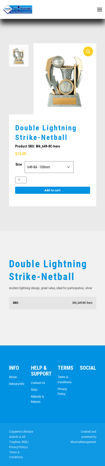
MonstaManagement (83, 442)
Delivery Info (16, 384)
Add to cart (52, 190)
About (13, 377)
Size (18, 164)
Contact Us (38, 383)
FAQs (34, 390)
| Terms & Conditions (18, 452)
